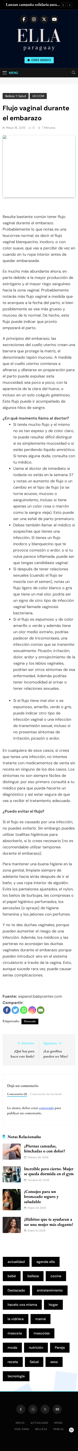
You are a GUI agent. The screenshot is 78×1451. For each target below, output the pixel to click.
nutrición (36, 1347)
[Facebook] (7, 1010)
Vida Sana (21, 1429)
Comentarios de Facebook (46, 1094)
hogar (53, 1304)
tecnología (16, 1376)
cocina (55, 1276)
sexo (54, 1362)
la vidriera (16, 1319)
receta (13, 1362)
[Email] (40, 1010)
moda (12, 1347)
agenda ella (45, 1261)
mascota (15, 1333)
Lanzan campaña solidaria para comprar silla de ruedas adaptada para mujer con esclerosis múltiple (33, 4)
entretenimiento (50, 1290)
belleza (33, 1276)
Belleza (41, 1429)
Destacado (30, 1021)
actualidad (16, 1261)
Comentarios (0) (17, 1094)
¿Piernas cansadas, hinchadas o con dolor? (44, 1148)
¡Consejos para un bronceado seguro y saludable (41, 1196)
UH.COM (38, 96)
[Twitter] (15, 1010)
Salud (34, 1362)
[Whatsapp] (24, 1010)
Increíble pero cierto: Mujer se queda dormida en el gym (49, 1171)
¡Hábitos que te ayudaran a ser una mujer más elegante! (48, 1221)
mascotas (42, 1333)
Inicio (20, 1423)
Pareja (60, 1347)
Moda (58, 1423)
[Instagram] (32, 1010)
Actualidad (39, 1423)
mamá (40, 1319)
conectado (46, 1108)
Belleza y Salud (15, 96)
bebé (12, 1276)
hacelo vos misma (22, 1304)
